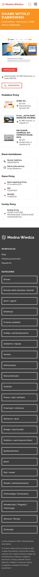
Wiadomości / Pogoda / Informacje (15, 506)
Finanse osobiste (12, 322)
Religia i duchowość (14, 429)
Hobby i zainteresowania (16, 333)
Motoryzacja (9, 70)
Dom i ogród (10, 301)
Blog (4, 254)
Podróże (8, 386)
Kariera (7, 354)
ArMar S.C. (21, 101)
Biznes (7, 279)
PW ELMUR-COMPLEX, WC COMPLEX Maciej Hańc (24, 133)
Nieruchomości (11, 376)
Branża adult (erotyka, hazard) (19, 290)
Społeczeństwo (11, 451)
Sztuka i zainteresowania (16, 483)
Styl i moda (9, 472)
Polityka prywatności (11, 259)
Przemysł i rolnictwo (14, 408)
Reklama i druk (11, 419)
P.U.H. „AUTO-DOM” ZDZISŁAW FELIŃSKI (25, 117)
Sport (6, 461)
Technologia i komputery (16, 494)
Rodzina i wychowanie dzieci (18, 440)
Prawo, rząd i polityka (14, 397)
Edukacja (8, 311)
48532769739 (14, 85)
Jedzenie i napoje (12, 344)
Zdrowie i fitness (12, 519)
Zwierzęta (8, 529)
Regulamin (7, 263)
